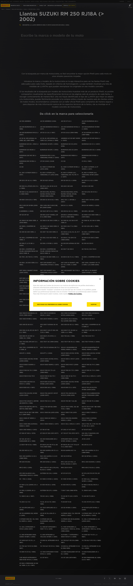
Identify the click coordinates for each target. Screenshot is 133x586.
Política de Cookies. (75, 294)
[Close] (100, 279)
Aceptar (93, 304)
